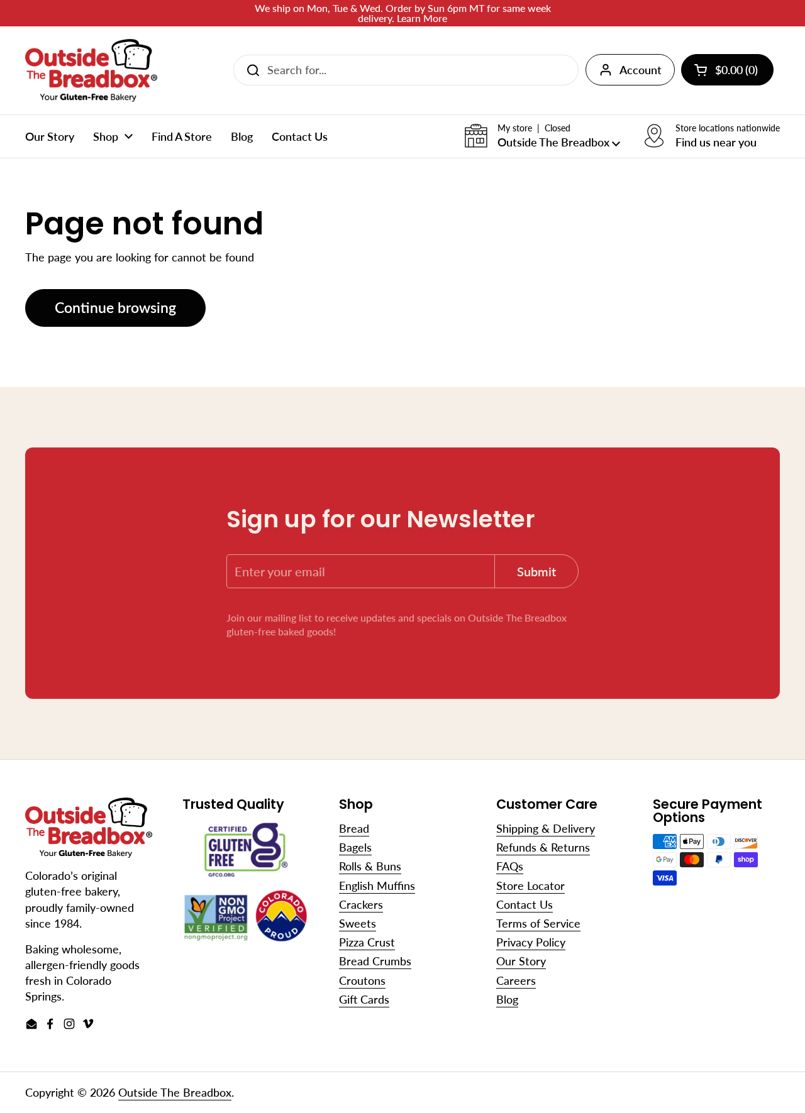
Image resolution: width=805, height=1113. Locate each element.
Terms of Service (538, 923)
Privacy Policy (530, 942)
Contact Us (524, 904)
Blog (507, 999)
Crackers (361, 904)
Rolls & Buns (370, 866)
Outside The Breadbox (174, 1092)
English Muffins (377, 885)
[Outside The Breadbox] (91, 70)
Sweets (357, 923)
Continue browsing (115, 307)
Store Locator (530, 885)
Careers (516, 980)
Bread (354, 828)
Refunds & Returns (543, 847)
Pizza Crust (367, 942)
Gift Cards (364, 999)
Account (640, 70)
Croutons (362, 980)
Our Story (521, 961)
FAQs (509, 866)
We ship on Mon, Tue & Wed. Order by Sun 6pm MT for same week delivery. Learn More (403, 13)
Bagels (355, 847)
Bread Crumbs (375, 961)
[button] (542, 136)
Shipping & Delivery (545, 828)
